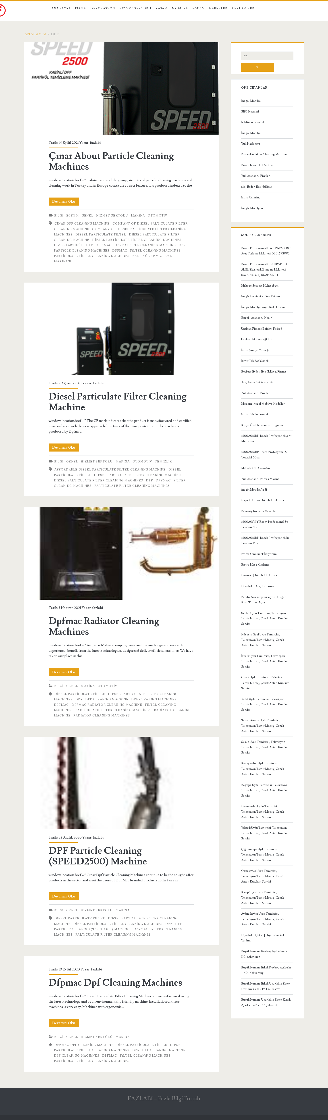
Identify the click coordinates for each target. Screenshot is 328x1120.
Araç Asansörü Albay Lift (257, 382)
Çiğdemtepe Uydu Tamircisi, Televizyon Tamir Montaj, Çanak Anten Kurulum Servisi (262, 854)
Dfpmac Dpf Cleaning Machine (84, 1045)
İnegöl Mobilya (251, 101)
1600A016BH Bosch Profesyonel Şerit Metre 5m (266, 438)
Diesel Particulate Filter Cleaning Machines (136, 240)
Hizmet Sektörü (135, 8)
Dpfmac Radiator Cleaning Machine (107, 705)
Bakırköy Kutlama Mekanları (259, 511)
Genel (87, 215)
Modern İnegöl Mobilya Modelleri (263, 404)
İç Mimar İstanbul (252, 122)
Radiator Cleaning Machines (101, 715)
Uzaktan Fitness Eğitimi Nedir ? (261, 329)
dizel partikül (68, 245)
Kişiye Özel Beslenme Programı (262, 425)
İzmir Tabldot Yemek (254, 361)
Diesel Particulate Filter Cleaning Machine (121, 329)
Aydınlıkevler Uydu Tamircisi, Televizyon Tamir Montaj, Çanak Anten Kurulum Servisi (262, 919)
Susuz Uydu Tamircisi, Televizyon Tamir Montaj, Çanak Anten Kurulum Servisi (265, 747)
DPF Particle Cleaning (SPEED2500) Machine (121, 783)
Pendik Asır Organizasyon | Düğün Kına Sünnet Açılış (263, 599)
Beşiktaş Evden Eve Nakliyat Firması (264, 371)
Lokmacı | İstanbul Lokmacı (259, 575)
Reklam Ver (243, 8)
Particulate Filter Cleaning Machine (264, 154)
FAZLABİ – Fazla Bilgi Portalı (164, 1098)
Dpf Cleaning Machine (107, 699)
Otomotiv (157, 215)
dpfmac (119, 250)
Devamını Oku (65, 202)
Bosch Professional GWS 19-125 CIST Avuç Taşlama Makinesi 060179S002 (266, 250)
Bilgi (59, 215)
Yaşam (162, 8)
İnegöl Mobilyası (252, 208)
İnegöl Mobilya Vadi (254, 489)
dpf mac (104, 245)
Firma (80, 8)
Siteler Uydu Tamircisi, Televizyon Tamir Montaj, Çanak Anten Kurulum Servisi (265, 618)
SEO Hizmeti (250, 111)
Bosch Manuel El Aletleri (257, 165)
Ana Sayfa (61, 8)
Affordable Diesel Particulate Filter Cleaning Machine (110, 469)
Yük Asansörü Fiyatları (255, 176)
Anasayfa (35, 34)
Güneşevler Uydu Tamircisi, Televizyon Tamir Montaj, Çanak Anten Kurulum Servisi (262, 876)
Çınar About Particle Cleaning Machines (121, 88)
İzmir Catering (250, 197)
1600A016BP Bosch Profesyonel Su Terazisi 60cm (264, 454)
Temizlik (163, 461)
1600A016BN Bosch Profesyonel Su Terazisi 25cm (265, 540)
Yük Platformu (250, 144)
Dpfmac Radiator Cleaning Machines (121, 553)
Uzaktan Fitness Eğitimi (256, 339)
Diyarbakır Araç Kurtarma (257, 586)
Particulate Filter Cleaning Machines (92, 256)
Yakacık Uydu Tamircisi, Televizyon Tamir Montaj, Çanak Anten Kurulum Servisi (265, 833)
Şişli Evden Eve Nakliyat (256, 187)
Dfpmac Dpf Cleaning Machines (115, 983)
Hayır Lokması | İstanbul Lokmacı (262, 500)
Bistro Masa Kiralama (255, 564)
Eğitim (198, 8)
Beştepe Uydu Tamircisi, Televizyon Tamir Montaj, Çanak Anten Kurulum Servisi (265, 790)
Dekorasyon (102, 8)
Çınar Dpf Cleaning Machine (82, 223)
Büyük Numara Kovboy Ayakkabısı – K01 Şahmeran (264, 953)
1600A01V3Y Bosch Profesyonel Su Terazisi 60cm (264, 524)
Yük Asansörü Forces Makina (260, 479)
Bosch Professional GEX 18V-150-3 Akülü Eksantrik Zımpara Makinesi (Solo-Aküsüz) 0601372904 (264, 269)
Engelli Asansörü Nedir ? (257, 318)
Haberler (218, 8)
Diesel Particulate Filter (100, 234)
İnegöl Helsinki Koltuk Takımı (260, 296)
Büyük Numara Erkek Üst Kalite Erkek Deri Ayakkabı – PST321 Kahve (265, 986)
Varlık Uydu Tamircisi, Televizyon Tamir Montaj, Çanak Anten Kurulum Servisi (265, 704)
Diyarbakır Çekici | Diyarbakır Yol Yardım (262, 937)
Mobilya (180, 8)
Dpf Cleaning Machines (153, 699)
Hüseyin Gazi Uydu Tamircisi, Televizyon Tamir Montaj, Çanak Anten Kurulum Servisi (262, 640)
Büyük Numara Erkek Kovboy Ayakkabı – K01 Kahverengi (266, 970)
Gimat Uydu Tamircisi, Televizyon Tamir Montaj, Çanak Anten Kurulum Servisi (265, 683)
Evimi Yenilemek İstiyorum (259, 554)
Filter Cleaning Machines (155, 250)
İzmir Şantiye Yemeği (255, 350)
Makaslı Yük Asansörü (255, 468)
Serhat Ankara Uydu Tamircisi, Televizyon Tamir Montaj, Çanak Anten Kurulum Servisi (262, 726)
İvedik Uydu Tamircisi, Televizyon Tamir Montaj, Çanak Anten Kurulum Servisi (265, 661)
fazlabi (95, 142)
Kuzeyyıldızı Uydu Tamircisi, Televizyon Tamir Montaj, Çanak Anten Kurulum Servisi (262, 769)
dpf (89, 245)
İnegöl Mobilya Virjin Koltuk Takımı (264, 307)
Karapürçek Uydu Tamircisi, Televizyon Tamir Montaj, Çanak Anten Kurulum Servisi (262, 898)
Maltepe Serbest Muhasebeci (259, 285)
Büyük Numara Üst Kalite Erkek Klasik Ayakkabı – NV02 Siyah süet (266, 1002)
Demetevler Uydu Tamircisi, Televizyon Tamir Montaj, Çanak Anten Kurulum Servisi (262, 812)
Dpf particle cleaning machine (145, 245)
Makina (138, 215)
